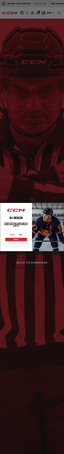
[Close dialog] (61, 205)
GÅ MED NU (16, 239)
